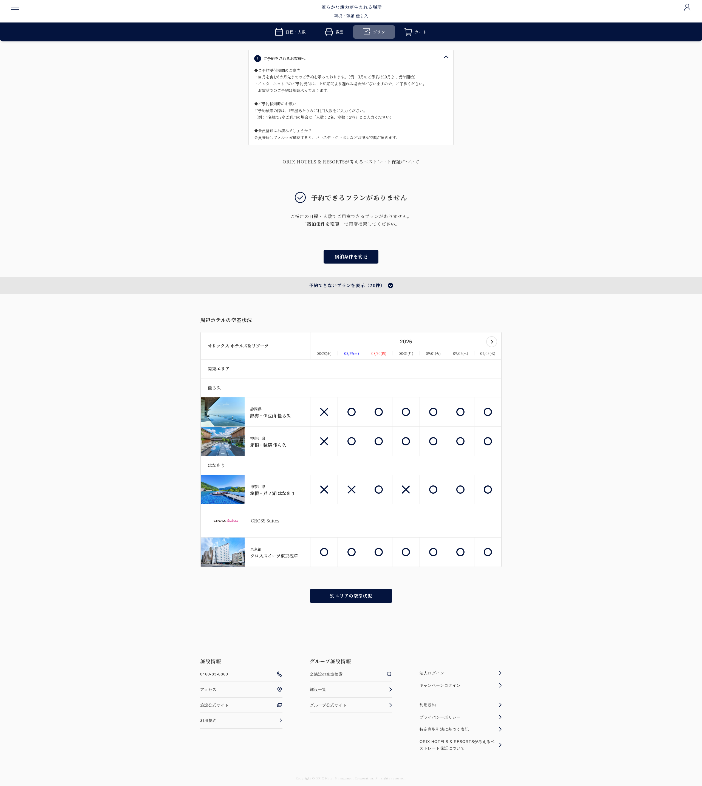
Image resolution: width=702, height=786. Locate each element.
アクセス (208, 689)
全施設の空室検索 (326, 674)
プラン (379, 32)
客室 (339, 32)
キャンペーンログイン (440, 685)
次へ (491, 341)
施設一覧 (318, 689)
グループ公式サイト (328, 705)
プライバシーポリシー (440, 717)
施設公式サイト (214, 705)
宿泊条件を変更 (351, 256)
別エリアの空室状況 (351, 596)
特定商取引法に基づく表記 (444, 729)
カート (421, 32)
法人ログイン (432, 673)
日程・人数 (295, 32)
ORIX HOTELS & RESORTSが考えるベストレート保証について (351, 162)
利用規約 (208, 720)
